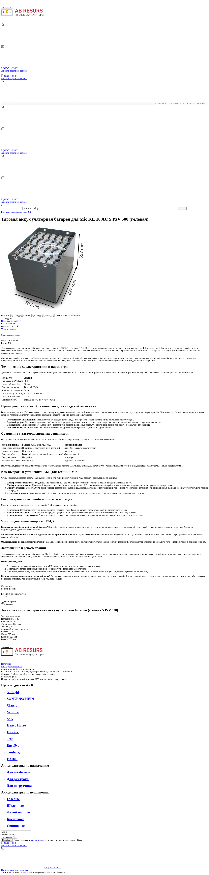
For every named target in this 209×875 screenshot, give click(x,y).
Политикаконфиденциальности (11, 665)
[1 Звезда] (15, 315)
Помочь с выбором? (10, 321)
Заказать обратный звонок (14, 71)
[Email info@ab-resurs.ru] (22, 65)
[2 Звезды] (26, 315)
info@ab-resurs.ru (52, 867)
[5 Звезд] (57, 315)
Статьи (190, 103)
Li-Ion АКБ (160, 103)
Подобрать (7, 840)
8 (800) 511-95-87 (9, 68)
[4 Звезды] (47, 315)
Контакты (201, 103)
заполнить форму (39, 840)
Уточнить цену (8, 329)
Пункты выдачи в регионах (14, 870)
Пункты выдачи (176, 103)
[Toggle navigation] (2, 74)
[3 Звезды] (36, 315)
